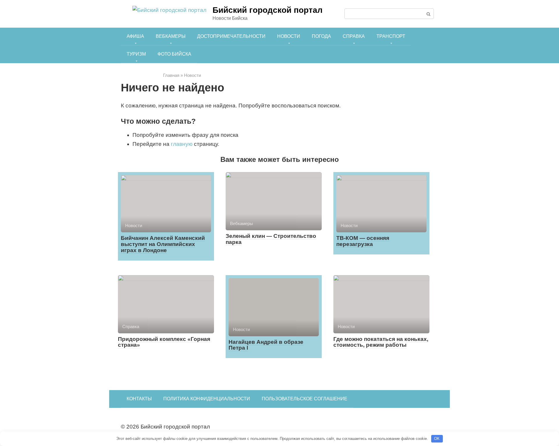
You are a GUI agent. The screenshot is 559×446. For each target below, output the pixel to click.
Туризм (136, 54)
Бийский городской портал (268, 10)
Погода (321, 36)
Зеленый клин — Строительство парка (271, 239)
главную (181, 144)
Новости (288, 36)
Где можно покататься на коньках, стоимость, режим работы (380, 342)
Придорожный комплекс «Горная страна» (164, 342)
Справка (354, 36)
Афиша (135, 36)
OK (437, 438)
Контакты (139, 398)
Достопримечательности (231, 36)
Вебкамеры (170, 36)
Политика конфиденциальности (206, 398)
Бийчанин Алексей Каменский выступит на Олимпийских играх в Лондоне (163, 244)
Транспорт (390, 36)
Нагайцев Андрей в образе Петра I (266, 345)
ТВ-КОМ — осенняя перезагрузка (362, 241)
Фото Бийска (174, 54)
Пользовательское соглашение (304, 398)
